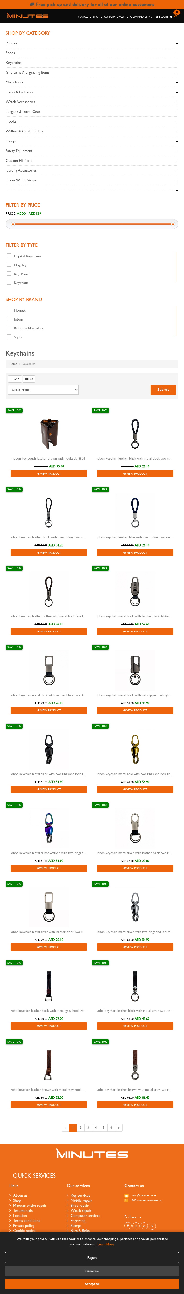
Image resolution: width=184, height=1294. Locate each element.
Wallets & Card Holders (24, 131)
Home (13, 364)
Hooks (11, 121)
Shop (96, 17)
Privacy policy (23, 1225)
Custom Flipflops (19, 160)
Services (83, 17)
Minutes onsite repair (29, 1205)
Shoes (10, 52)
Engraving (78, 1220)
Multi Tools (14, 82)
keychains (13, 62)
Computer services (85, 1215)
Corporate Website (116, 17)
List (30, 379)
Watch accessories (20, 101)
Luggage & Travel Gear (23, 111)
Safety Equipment (19, 150)
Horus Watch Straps (21, 180)
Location (20, 1215)
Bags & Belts (80, 1230)
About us (20, 1195)
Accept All (92, 1284)
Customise (92, 1271)
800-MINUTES (139, 17)
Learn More (106, 1244)
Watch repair (81, 1210)
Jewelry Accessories (21, 170)
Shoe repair (80, 1205)
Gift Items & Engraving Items (27, 72)
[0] (171, 17)
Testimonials (23, 1210)
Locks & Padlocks (19, 92)
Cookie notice (24, 1230)
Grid (16, 379)
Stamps (11, 141)
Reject (92, 1258)
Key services (80, 1195)
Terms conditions (26, 1220)
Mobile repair (81, 1200)
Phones (11, 43)
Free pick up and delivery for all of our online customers (94, 4)
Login (164, 17)
